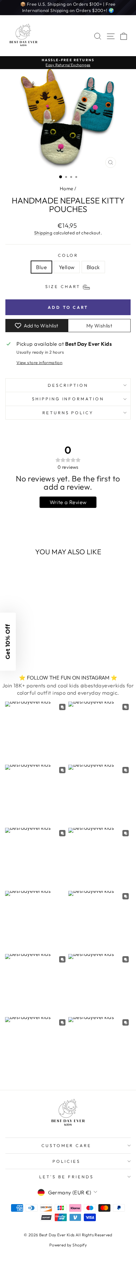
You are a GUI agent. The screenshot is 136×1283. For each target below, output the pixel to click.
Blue (41, 267)
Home (66, 188)
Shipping (43, 233)
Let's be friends (66, 1176)
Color (68, 255)
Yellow (66, 267)
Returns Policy (68, 412)
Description (68, 385)
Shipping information (68, 398)
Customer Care (66, 1145)
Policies (66, 1161)
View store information (39, 362)
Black (93, 267)
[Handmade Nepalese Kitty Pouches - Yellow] (29, 646)
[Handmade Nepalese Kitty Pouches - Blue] (22, 646)
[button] (8, 642)
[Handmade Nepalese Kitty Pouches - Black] (36, 646)
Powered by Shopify (68, 1244)
